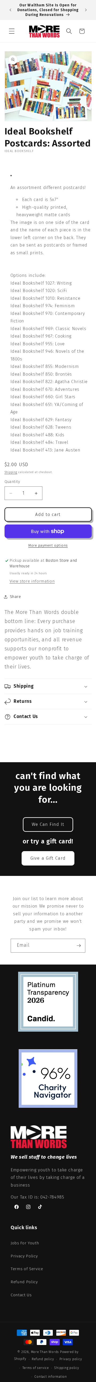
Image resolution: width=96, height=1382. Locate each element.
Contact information (50, 1377)
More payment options (48, 545)
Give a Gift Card (48, 858)
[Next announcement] (86, 10)
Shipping (11, 472)
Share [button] (15, 596)
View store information (32, 581)
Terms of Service (27, 1268)
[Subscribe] (78, 946)
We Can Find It (48, 824)
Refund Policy (24, 1282)
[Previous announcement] (10, 10)
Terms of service (35, 1368)
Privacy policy (70, 1359)
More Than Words (45, 1352)
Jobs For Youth (25, 1243)
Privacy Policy (24, 1256)
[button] (11, 31)
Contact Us (21, 1295)
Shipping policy (66, 1368)
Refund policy (43, 1359)
